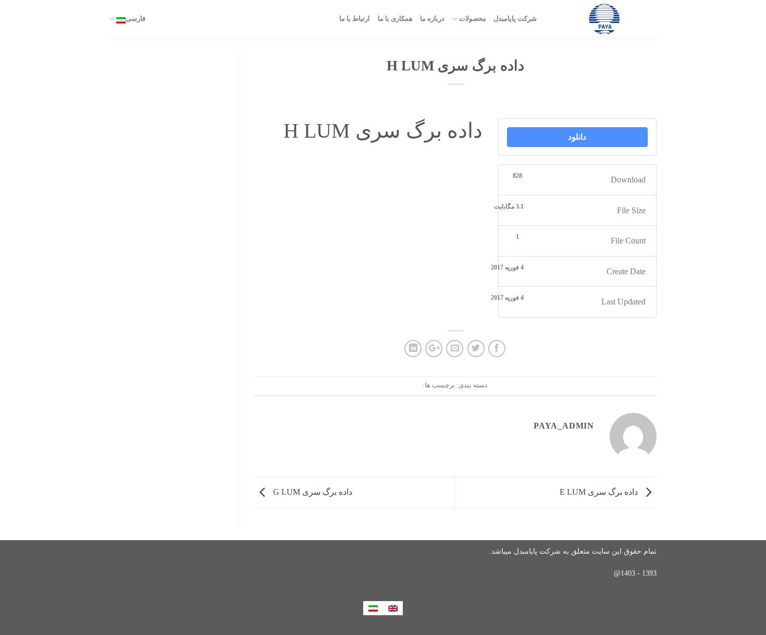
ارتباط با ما (354, 18)
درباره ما (432, 18)
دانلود (577, 136)
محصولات (472, 18)
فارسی (135, 18)
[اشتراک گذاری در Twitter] (476, 348)
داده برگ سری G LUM (311, 491)
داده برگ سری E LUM (600, 491)
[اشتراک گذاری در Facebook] (496, 348)
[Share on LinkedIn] (413, 348)
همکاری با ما (395, 18)
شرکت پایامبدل (515, 18)
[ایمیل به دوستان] (454, 348)
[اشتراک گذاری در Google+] (433, 348)
